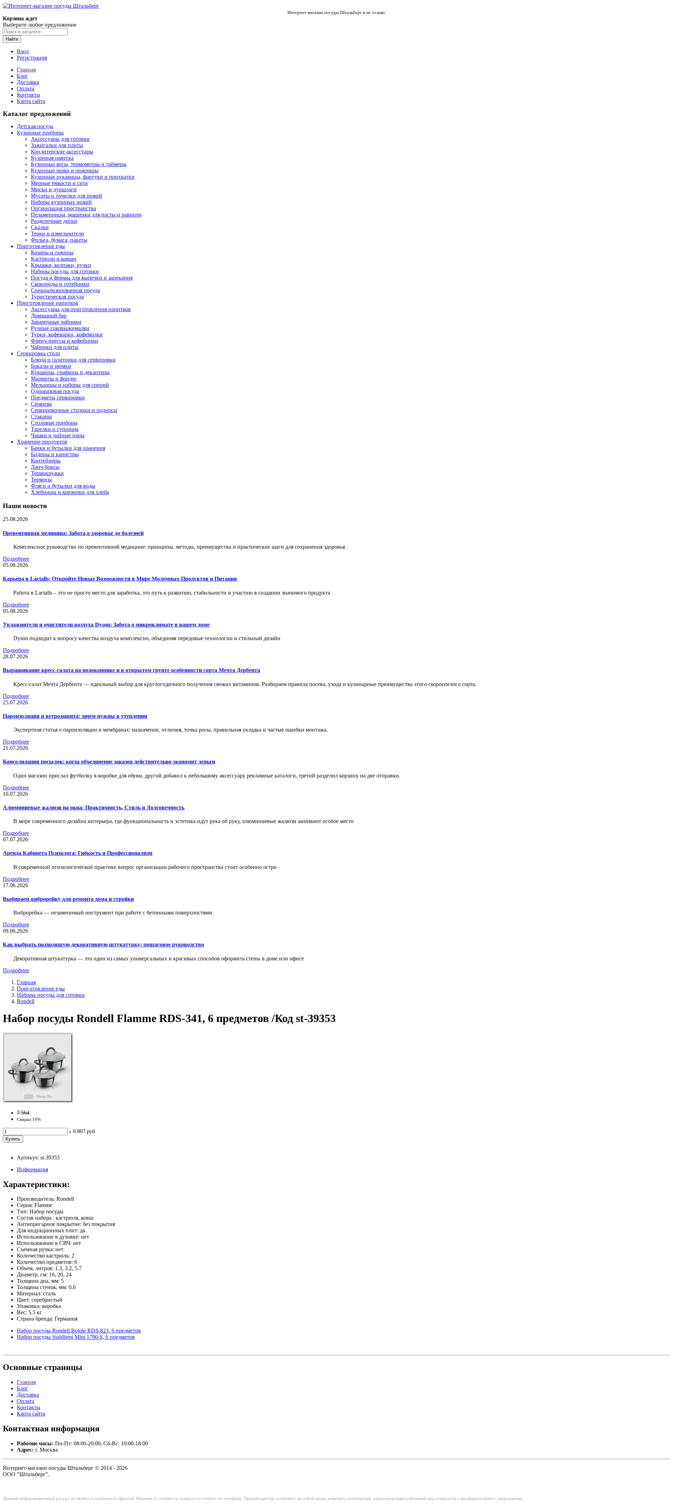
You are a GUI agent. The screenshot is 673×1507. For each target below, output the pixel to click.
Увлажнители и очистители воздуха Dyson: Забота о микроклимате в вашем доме (106, 625)
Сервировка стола (38, 353)
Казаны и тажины (52, 252)
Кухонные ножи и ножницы (64, 170)
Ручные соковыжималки (60, 328)
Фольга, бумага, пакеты (59, 240)
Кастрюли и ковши (53, 259)
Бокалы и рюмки (51, 366)
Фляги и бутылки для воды (63, 486)
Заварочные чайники (56, 322)
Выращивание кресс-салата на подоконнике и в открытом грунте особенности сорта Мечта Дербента (131, 670)
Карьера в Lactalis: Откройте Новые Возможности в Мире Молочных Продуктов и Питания (120, 579)
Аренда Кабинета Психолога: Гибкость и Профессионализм (77, 853)
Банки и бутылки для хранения (68, 448)
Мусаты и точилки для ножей (66, 196)
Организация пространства (63, 208)
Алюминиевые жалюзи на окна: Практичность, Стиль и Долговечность (93, 807)
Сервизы (41, 404)
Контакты (28, 95)
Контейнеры (46, 461)
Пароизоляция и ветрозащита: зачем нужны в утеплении (75, 716)
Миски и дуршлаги (54, 189)
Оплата (25, 88)
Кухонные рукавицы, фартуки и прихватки (83, 177)
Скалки (40, 227)
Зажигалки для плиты (57, 145)
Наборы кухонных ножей (61, 202)
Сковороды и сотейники (60, 284)
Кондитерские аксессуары (62, 152)
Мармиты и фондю (53, 379)
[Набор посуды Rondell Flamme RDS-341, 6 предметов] (38, 1101)
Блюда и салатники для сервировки (73, 360)
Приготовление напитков (47, 303)
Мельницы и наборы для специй (70, 385)
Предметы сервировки (58, 397)
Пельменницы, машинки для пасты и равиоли (86, 215)
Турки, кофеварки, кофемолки (67, 334)
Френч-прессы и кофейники (64, 341)
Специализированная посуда (65, 290)
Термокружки (47, 473)
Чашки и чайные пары (57, 435)
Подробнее (16, 559)
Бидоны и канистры (55, 454)
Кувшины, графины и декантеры (70, 372)
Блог (22, 76)
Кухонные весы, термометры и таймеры (79, 164)
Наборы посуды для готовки (65, 271)
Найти (12, 39)
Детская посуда (35, 126)
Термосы (41, 479)
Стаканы (41, 416)
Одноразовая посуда (55, 391)
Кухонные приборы (40, 133)
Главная (26, 70)
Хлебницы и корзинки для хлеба (70, 492)
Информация (32, 1169)
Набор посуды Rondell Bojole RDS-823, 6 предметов (79, 1331)
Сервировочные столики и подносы (74, 410)
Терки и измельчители (57, 234)
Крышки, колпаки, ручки (61, 265)
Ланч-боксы (45, 467)
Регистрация (32, 58)
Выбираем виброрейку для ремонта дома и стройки (68, 899)
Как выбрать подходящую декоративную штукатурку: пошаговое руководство (103, 944)
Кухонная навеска (52, 158)
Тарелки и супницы (55, 429)
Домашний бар (49, 315)
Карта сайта (31, 101)
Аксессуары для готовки (60, 139)
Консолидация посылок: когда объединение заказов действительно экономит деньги (109, 762)
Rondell (25, 1001)
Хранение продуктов (42, 442)
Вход (23, 51)
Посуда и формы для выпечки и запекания (81, 278)
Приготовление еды (41, 246)
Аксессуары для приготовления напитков (81, 309)
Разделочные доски (54, 221)
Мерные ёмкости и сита (59, 183)
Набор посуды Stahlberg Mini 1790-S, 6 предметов (76, 1337)
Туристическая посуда (57, 297)
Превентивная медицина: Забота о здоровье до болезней (73, 533)
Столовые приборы (54, 423)
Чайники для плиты (55, 347)
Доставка (28, 82)
